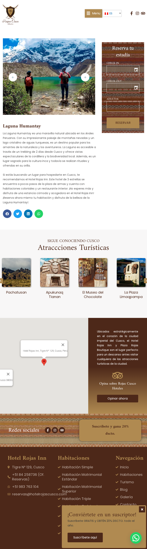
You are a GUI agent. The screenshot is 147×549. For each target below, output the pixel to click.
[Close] (63, 344)
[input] (123, 70)
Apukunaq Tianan (16, 294)
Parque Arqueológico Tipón (131, 297)
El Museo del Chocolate (54, 294)
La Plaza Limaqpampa (93, 294)
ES (110, 13)
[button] (93, 13)
